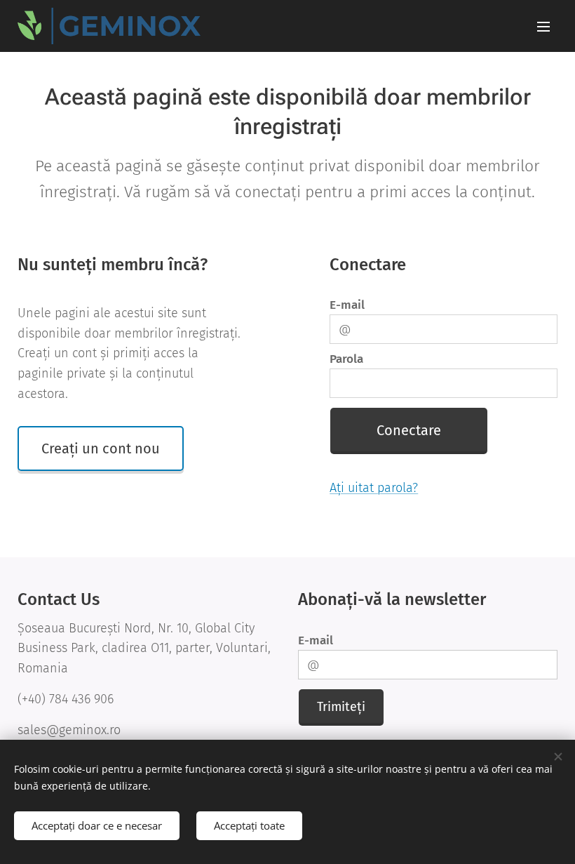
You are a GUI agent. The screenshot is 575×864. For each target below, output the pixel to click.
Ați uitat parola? (374, 488)
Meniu (543, 26)
